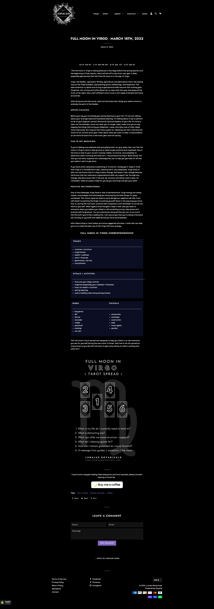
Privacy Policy (58, 582)
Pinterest (96, 582)
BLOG (144, 14)
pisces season (97, 493)
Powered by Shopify (153, 588)
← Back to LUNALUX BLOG (107, 558)
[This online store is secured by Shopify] (5, 604)
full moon (82, 493)
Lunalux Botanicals (154, 585)
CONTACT (131, 14)
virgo (110, 493)
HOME (96, 14)
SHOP (106, 14)
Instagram (96, 585)
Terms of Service (59, 579)
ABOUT (117, 14)
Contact (55, 592)
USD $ (156, 580)
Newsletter (56, 589)
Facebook (96, 579)
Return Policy (57, 585)
